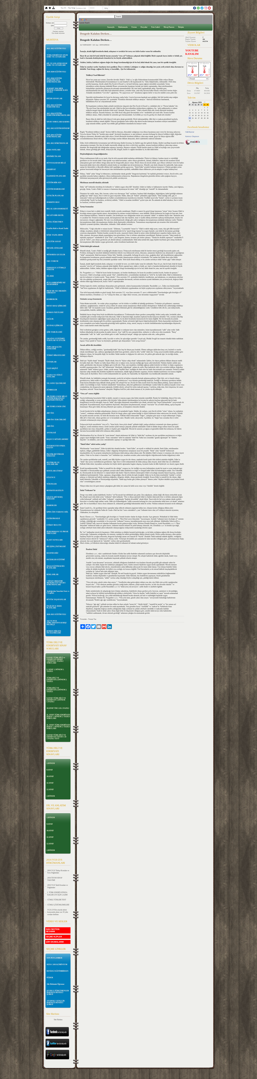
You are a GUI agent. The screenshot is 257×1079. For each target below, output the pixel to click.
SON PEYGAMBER (54, 958)
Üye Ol (63, 8)
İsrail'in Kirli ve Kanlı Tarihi (57, 228)
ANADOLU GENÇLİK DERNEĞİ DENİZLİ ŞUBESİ (56, 1002)
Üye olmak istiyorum (58, 33)
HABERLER (52, 505)
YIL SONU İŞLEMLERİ (56, 383)
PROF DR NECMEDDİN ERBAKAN (56, 292)
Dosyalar (144, 27)
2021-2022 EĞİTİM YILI (56, 49)
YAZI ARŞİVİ (52, 368)
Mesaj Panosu (169, 27)
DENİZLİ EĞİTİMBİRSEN (57, 971)
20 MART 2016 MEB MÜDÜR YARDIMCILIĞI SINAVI (57, 90)
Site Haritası (58, 1020)
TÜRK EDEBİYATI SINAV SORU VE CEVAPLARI (57, 56)
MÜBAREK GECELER (56, 255)
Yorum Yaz (92, 619)
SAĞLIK (50, 319)
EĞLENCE (51, 477)
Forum (134, 27)
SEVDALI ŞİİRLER (55, 325)
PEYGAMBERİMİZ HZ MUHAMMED (56, 283)
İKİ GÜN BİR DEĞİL (55, 215)
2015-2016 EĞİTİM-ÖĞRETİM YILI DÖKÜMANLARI (54, 80)
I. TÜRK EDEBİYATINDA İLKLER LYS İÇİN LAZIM (57, 893)
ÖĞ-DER (50, 276)
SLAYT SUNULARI (55, 540)
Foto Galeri (155, 27)
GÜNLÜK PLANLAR (55, 196)
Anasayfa (110, 27)
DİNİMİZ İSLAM (54, 156)
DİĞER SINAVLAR (54, 99)
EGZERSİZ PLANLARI (56, 176)
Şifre (52, 25)
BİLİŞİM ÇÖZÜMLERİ (56, 546)
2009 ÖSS (50, 426)
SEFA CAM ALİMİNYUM (57, 964)
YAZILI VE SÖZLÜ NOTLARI (54, 376)
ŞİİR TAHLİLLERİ (54, 332)
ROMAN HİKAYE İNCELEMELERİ (54, 632)
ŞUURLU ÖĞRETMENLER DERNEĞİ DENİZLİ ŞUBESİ (58, 992)
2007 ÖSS (50, 413)
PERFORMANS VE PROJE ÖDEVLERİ (57, 532)
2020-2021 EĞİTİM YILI (56, 614)
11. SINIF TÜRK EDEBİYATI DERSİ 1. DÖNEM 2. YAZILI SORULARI (58, 716)
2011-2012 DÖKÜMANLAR (57, 143)
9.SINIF (50, 770)
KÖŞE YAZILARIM (55, 235)
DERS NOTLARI (53, 150)
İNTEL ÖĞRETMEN (55, 222)
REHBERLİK (52, 299)
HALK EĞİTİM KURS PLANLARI (56, 567)
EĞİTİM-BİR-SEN (54, 183)
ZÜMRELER (52, 390)
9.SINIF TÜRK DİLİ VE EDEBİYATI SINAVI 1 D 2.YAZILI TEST (56, 737)
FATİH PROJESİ (53, 518)
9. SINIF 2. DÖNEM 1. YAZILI (55, 670)
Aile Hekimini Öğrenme (55, 984)
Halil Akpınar (189, 132)
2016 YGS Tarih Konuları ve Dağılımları (57, 886)
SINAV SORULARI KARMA (58, 122)
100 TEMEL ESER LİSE (56, 406)
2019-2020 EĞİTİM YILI (56, 72)
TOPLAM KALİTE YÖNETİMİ (54, 348)
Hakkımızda (123, 27)
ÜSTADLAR (52, 362)
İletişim (181, 27)
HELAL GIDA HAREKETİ (57, 209)
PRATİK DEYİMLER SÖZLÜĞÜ (55, 455)
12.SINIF (50, 789)
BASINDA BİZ (52, 553)
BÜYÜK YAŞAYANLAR (56, 599)
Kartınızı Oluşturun (192, 136)
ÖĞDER (50, 978)
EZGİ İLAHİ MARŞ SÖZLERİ (55, 498)
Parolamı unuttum (58, 31)
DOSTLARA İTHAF (55, 471)
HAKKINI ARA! (53, 202)
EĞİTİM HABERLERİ (56, 189)
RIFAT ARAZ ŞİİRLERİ (56, 306)
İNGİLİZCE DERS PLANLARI (54, 607)
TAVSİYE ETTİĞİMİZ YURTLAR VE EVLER (56, 339)
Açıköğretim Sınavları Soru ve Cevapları (58, 592)
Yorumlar (83, 619)
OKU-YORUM (52, 261)
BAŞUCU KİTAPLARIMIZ (57, 439)
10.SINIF (50, 776)
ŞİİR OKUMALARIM (55, 942)
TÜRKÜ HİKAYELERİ (56, 355)
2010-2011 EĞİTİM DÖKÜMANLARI (54, 136)
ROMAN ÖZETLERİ (55, 312)
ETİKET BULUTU (54, 525)
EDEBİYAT (51, 169)
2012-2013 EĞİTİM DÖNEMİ (58, 128)
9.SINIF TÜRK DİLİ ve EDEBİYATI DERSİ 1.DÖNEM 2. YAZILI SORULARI (56, 660)
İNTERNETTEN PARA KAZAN (56, 447)
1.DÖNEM (51, 763)
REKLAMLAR (52, 574)
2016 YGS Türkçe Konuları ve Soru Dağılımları (58, 871)
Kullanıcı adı (50, 23)
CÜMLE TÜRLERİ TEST (56, 900)
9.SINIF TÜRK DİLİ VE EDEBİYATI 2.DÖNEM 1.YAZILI (56, 700)
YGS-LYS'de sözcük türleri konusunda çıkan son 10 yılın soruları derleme (57, 912)
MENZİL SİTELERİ (55, 248)
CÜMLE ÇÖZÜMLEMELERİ (58, 905)
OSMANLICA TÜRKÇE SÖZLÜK (56, 269)
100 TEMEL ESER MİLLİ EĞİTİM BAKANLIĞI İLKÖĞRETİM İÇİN (57, 398)
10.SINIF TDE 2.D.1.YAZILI (58, 708)
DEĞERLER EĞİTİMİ (56, 560)
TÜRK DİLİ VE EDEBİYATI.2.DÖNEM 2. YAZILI (57, 679)
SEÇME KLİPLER (54, 937)
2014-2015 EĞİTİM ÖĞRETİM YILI (54, 106)
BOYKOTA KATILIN (55, 490)
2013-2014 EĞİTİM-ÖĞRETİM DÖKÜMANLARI (58, 114)
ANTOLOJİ (51, 433)
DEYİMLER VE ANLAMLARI (53, 463)
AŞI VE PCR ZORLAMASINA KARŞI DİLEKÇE (56, 623)
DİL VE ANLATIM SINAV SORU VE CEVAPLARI (57, 64)
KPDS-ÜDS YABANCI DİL (57, 512)
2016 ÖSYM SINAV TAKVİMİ (54, 879)
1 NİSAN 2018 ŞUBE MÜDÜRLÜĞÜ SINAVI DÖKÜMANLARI (56, 583)
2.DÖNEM (51, 796)
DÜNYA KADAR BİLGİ (56, 163)
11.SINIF (50, 783)
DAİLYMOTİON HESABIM (52, 930)
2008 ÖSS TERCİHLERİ (56, 420)
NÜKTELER (52, 484)
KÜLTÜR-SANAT (54, 241)
